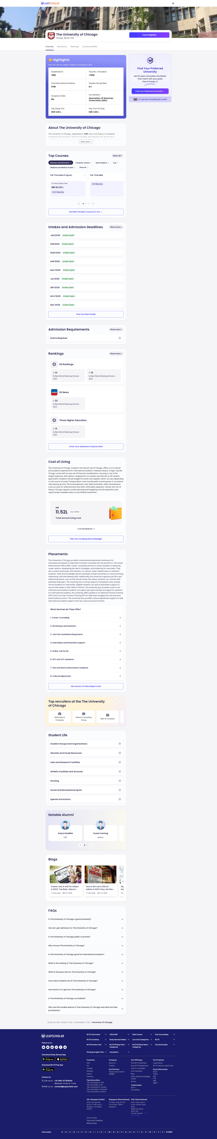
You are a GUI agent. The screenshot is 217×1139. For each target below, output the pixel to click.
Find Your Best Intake (86, 314)
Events (133, 1081)
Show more (115, 227)
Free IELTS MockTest (138, 1063)
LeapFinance (158, 1063)
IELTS (133, 1087)
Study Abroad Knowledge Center (140, 1077)
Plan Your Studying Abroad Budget (86, 539)
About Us (112, 1063)
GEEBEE (112, 1074)
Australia (90, 1071)
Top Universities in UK (95, 1085)
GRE (154, 1081)
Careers (112, 1066)
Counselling (135, 1090)
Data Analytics (102, 163)
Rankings (75, 46)
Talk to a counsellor (138, 1068)
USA (88, 1063)
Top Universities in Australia (97, 1089)
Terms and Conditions (95, 1120)
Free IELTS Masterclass (139, 1066)
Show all (117, 155)
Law (115, 163)
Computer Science (83, 163)
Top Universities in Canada (96, 1087)
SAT (154, 1076)
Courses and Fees (89, 46)
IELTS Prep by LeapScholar (163, 1066)
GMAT (155, 1083)
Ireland (89, 1074)
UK (88, 1066)
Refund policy (92, 1123)
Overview (50, 46)
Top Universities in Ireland (96, 1091)
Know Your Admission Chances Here (86, 446)
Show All (82, 167)
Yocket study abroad (116, 1072)
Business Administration (60, 163)
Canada (89, 1068)
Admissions (62, 46)
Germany (90, 1076)
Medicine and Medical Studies (62, 167)
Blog (132, 1074)
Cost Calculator (136, 1071)
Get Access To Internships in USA (86, 686)
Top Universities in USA (95, 1082)
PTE (154, 1078)
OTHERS (169, 1132)
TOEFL (155, 1074)
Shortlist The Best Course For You (84, 212)
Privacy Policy (92, 1118)
